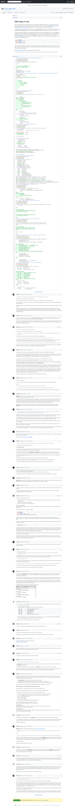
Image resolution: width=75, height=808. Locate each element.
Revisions (10, 12)
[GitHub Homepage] (15, 805)
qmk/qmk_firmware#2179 (21, 50)
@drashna (18, 480)
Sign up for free (16, 800)
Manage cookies (46, 805)
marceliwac (18, 393)
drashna (17, 431)
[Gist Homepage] (4, 1)
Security (30, 805)
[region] (37, 37)
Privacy (27, 805)
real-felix (18, 601)
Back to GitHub (28, 1)
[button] (65, 12)
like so (40, 760)
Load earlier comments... (39, 291)
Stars (17, 12)
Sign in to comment (45, 800)
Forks (23, 12)
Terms (24, 805)
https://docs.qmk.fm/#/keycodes (21, 641)
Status (33, 805)
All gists (23, 1)
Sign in (68, 1)
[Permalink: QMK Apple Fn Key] (14, 21)
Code (4, 12)
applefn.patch (12, 8)
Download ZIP (71, 12)
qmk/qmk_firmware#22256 (40, 728)
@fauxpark (18, 405)
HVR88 (17, 294)
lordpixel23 (18, 715)
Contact (42, 805)
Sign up (72, 1)
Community (36, 805)
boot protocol (20, 34)
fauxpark (6, 8)
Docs (39, 805)
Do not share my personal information (54, 805)
